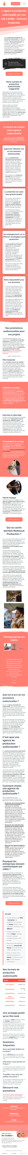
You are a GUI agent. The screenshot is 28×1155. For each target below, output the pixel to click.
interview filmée (19, 1094)
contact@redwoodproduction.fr (14, 1121)
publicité (12, 1094)
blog (7, 1098)
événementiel (6, 1095)
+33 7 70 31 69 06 (14, 1115)
